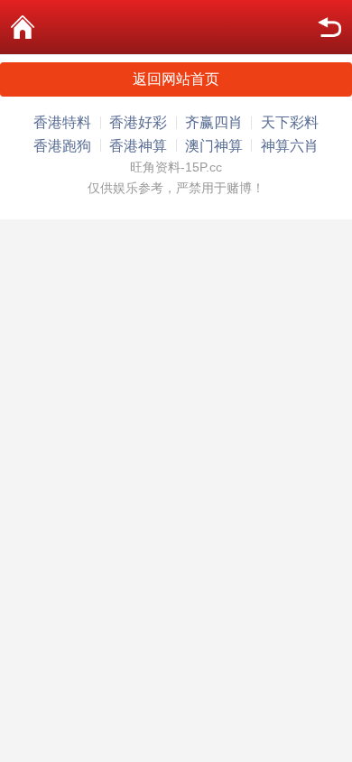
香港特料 (62, 122)
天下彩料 (290, 122)
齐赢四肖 (214, 122)
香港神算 (138, 145)
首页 (22, 27)
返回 (329, 27)
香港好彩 (138, 122)
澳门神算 (214, 145)
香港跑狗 (62, 145)
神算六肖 (290, 145)
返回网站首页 (176, 79)
